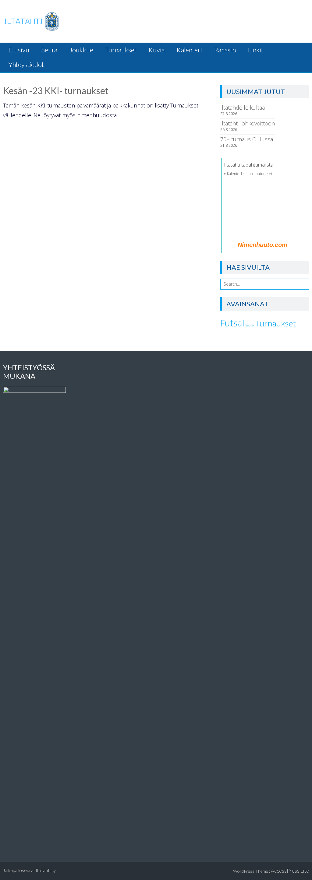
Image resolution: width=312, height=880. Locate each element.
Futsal (232, 323)
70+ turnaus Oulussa (246, 139)
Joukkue (81, 50)
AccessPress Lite (290, 871)
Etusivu (19, 50)
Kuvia (156, 50)
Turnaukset (120, 50)
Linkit (255, 50)
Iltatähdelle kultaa (242, 107)
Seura (49, 50)
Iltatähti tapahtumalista (248, 164)
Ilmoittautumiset (259, 173)
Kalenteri (189, 50)
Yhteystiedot (26, 65)
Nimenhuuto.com (262, 244)
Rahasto (225, 50)
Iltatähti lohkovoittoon (247, 123)
